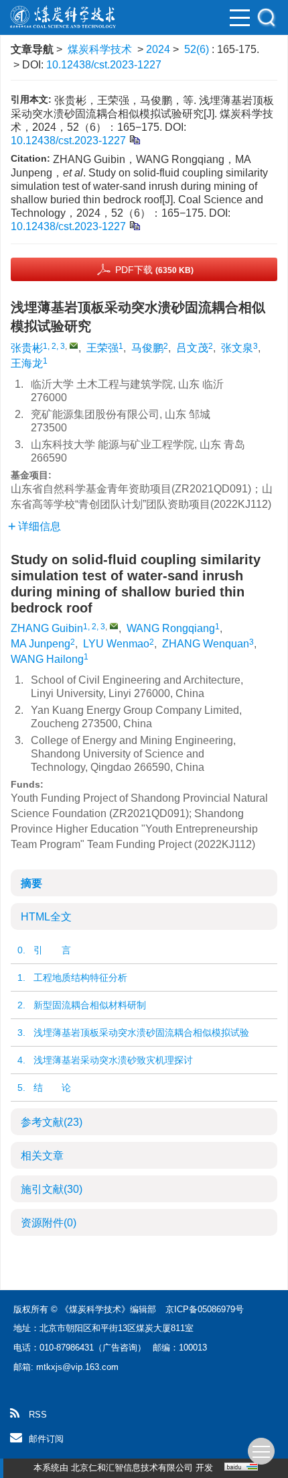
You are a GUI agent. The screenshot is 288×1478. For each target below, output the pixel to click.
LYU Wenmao (116, 643)
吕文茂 (192, 348)
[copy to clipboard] (134, 225)
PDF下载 (154, 269)
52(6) (198, 49)
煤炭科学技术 (100, 49)
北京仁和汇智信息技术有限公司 (132, 1468)
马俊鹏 (147, 348)
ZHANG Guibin (47, 628)
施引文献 (51, 1189)
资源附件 (48, 1222)
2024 (158, 49)
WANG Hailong (47, 659)
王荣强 (102, 348)
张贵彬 (27, 348)
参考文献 (51, 1122)
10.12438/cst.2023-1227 (103, 64)
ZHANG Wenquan (205, 643)
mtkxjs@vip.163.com (77, 1367)
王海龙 (27, 363)
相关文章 (42, 1155)
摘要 (31, 883)
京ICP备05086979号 (204, 1309)
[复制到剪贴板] (134, 139)
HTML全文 (46, 916)
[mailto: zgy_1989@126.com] (114, 626)
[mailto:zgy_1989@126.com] (73, 345)
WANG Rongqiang (171, 628)
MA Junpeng (40, 643)
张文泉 (237, 348)
